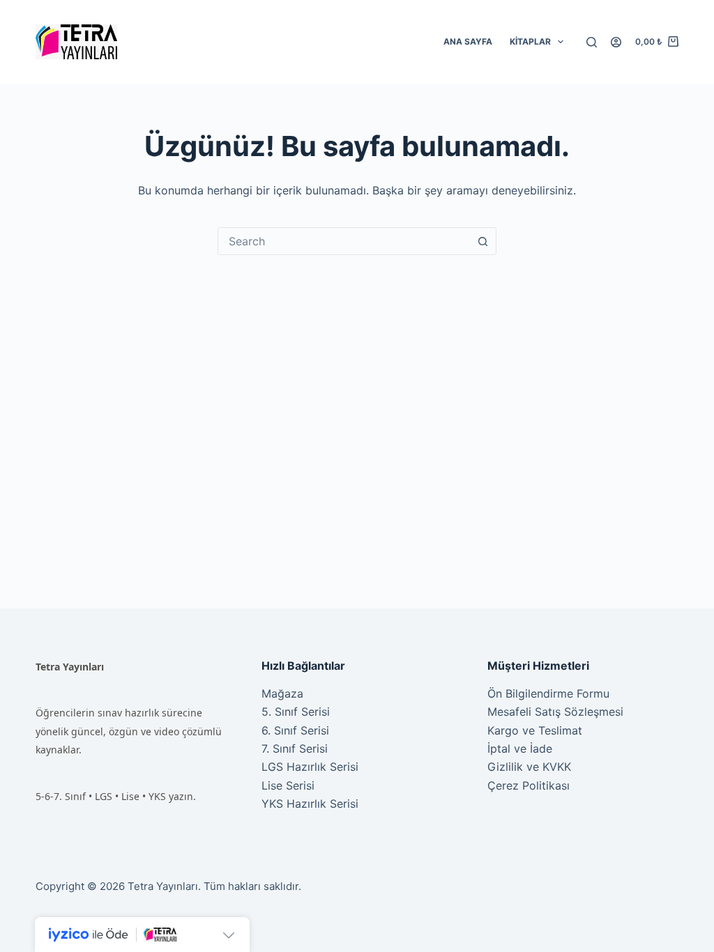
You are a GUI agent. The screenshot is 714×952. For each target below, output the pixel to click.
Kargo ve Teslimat (534, 730)
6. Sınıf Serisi (295, 730)
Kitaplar (530, 41)
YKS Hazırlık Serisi (309, 804)
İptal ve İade (519, 748)
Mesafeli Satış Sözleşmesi (555, 712)
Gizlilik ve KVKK (529, 767)
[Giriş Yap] (616, 42)
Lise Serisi (287, 785)
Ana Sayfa (467, 41)
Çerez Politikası (528, 785)
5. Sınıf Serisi (295, 712)
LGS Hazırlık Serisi (309, 767)
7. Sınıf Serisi (294, 748)
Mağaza (282, 693)
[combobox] (343, 241)
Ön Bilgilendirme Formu (548, 693)
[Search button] (482, 241)
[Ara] (591, 42)
